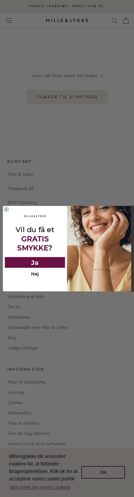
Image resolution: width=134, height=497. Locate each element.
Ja (35, 262)
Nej (35, 274)
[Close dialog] (6, 209)
